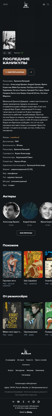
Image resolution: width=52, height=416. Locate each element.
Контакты (26, 365)
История (20, 360)
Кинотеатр (40, 370)
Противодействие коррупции (26, 395)
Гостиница (26, 375)
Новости (29, 360)
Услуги (10, 370)
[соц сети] (13, 401)
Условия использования (14, 392)
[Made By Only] (26, 412)
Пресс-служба (41, 360)
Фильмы (30, 370)
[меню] (5, 4)
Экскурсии (20, 370)
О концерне (10, 360)
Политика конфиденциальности (35, 392)
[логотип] (26, 4)
